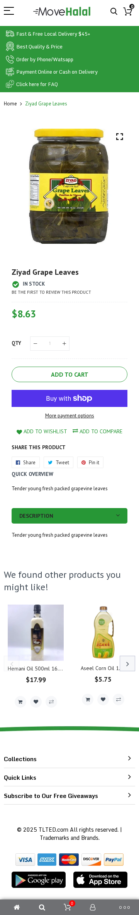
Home (10, 103)
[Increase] (64, 343)
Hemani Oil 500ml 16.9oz (38, 668)
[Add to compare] (51, 702)
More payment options (69, 415)
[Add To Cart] (20, 702)
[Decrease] (35, 343)
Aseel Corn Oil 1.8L (103, 668)
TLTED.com (53, 829)
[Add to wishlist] (36, 702)
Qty (16, 343)
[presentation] (11, 663)
